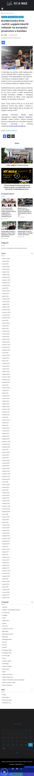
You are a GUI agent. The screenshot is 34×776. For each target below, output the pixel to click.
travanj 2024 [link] (6, 334)
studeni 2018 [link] (6, 509)
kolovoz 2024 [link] (6, 323)
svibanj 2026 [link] (6, 266)
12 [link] (12, 737)
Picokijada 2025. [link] (7, 650)
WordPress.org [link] (6, 702)
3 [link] (3, 734)
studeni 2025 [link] (6, 282)
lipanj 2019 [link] (5, 490)
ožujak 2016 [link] (5, 595)
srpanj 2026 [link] (5, 261)
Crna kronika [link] (5, 612)
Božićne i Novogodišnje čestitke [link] (11, 610)
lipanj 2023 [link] (5, 360)
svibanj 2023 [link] (6, 363)
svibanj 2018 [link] (5, 525)
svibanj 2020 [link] (6, 460)
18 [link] (8, 741)
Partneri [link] (4, 647)
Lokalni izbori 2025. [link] (7, 628)
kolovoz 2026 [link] (6, 258)
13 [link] (17, 737)
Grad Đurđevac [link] (11, 130)
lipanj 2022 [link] (5, 393)
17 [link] (3, 741)
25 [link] (8, 744)
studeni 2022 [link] (6, 379)
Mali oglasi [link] (5, 631)
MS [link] (24, 764)
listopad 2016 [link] (6, 576)
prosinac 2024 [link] (6, 312)
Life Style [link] (5, 626)
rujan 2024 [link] (5, 320)
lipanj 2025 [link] (5, 296)
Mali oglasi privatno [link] (7, 634)
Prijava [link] (4, 694)
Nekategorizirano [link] (7, 639)
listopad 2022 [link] (6, 382)
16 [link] (30, 737)
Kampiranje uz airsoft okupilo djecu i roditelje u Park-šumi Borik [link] (25, 232)
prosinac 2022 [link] (6, 377)
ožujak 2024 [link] (5, 336)
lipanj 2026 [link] (5, 264)
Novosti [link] (12, 13)
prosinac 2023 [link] (6, 344)
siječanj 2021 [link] (6, 439)
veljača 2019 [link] (6, 500)
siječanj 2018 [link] (6, 535)
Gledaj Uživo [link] (5, 620)
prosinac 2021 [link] (6, 409)
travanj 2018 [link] (5, 527)
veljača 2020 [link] (6, 468)
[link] (2, 8)
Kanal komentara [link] (7, 700)
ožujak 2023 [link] (5, 369)
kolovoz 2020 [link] (6, 452)
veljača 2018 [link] (5, 533)
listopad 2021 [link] (6, 414)
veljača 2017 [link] (5, 565)
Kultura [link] (4, 623)
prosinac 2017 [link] (6, 538)
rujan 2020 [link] (5, 449)
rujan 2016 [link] (5, 579)
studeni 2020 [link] (6, 444)
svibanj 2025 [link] (6, 299)
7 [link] (21, 734)
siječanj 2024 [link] (6, 342)
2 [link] (30, 730)
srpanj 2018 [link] (5, 519)
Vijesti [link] (21, 17)
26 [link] (12, 744)
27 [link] (17, 744)
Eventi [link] (4, 618)
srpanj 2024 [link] (5, 325)
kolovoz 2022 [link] (6, 387)
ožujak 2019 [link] (5, 498)
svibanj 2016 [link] (5, 589)
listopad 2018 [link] (6, 511)
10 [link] (3, 737)
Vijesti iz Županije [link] (7, 685)
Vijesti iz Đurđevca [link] (7, 674)
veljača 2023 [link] (6, 371)
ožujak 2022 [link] (5, 401)
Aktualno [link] (4, 607)
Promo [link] (4, 658)
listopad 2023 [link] (6, 350)
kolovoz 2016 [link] (6, 581)
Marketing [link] (5, 636)
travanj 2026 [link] (6, 269)
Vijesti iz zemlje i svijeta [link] (8, 682)
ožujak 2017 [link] (5, 562)
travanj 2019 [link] (5, 495)
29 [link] (26, 744)
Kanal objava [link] (6, 697)
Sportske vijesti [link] (13, 17)
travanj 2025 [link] (6, 301)
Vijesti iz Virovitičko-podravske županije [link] (13, 679)
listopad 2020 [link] (6, 447)
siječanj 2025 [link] (6, 309)
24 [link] (3, 744)
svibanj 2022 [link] (6, 395)
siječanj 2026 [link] (6, 277)
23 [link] (30, 741)
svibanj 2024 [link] (6, 331)
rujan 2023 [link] (5, 352)
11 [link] (8, 737)
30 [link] (30, 744)
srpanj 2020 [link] (5, 455)
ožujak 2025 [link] (5, 304)
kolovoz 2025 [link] (6, 290)
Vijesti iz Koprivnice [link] (7, 677)
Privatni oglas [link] (6, 655)
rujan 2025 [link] (5, 288)
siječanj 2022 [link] (6, 406)
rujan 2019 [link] (5, 482)
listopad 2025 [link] (6, 285)
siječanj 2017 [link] (6, 568)
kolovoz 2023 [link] (6, 355)
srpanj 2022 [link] (5, 390)
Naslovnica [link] (5, 13)
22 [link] (26, 741)
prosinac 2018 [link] (6, 506)
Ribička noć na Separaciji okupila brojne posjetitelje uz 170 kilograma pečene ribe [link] (25, 211)
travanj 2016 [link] (5, 592)
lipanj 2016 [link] (5, 587)
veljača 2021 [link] (5, 436)
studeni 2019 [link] (6, 476)
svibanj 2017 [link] (5, 557)
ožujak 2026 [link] (5, 272)
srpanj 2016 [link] (5, 584)
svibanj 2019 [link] (5, 492)
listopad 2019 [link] (6, 479)
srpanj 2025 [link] (5, 293)
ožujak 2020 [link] (5, 465)
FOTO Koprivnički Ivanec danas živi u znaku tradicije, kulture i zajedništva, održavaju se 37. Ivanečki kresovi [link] (8, 212)
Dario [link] (4, 35)
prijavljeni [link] (10, 248)
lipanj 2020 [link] (5, 457)
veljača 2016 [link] (6, 597)
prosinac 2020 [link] (6, 441)
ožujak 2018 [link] (5, 530)
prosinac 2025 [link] (6, 280)
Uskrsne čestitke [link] (7, 666)
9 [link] (30, 734)
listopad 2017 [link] (6, 544)
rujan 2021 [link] (5, 417)
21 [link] (21, 741)
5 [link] (12, 734)
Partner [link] (4, 644)
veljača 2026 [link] (6, 274)
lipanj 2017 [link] (5, 554)
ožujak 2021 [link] (5, 433)
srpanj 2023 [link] (5, 358)
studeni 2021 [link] (6, 412)
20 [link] (17, 741)
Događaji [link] (4, 615)
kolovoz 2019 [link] (6, 484)
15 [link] (26, 737)
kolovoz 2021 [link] (6, 420)
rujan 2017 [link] (5, 546)
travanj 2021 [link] (5, 430)
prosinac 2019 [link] (6, 474)
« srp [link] (16, 752)
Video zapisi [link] (5, 669)
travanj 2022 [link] (6, 398)
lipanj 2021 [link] (5, 425)
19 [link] (12, 741)
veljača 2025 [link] (6, 307)
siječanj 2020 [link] (6, 471)
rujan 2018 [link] (5, 514)
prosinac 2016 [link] (6, 570)
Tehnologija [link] (5, 663)
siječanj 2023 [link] (6, 374)
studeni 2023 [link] (6, 347)
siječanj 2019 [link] (6, 503)
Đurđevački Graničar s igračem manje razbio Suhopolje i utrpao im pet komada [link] (8, 233)
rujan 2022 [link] (5, 385)
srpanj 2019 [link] (5, 487)
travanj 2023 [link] (6, 366)
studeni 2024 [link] (6, 315)
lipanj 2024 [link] (5, 328)
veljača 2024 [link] (6, 339)
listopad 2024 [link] (6, 317)
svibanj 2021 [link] (5, 428)
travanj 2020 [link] (6, 463)
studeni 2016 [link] (6, 573)
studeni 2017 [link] (6, 541)
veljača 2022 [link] (6, 404)
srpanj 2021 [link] (5, 422)
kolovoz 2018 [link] (6, 517)
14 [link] (21, 737)
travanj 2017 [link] (5, 560)
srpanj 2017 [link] (5, 552)
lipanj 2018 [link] (5, 522)
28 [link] (21, 744)
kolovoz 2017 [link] (6, 549)
